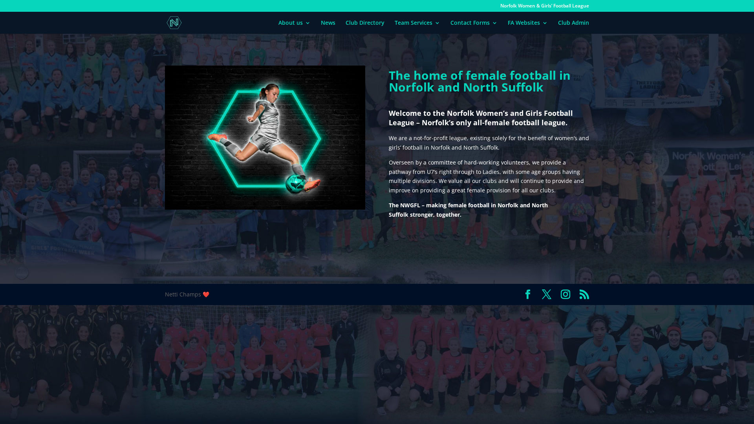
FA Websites (524, 23)
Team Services (413, 23)
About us (290, 23)
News (328, 23)
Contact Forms (470, 23)
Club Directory (365, 23)
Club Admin (573, 23)
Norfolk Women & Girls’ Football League (544, 6)
